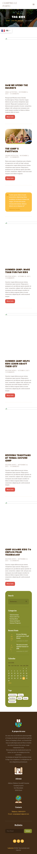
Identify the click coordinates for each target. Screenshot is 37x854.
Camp (21, 695)
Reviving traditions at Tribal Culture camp (18, 458)
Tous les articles (17, 20)
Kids (19, 698)
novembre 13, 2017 (22, 641)
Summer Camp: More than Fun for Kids (17, 271)
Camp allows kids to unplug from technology (18, 552)
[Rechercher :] (18, 601)
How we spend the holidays (16, 86)
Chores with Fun (11, 155)
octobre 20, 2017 (24, 276)
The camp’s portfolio (12, 150)
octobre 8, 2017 (23, 370)
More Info (10, 117)
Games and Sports (15, 621)
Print (25, 698)
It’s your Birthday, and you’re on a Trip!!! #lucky (22, 636)
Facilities (12, 698)
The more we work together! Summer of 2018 (22, 646)
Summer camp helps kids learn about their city (17, 364)
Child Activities (11, 92)
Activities (12, 695)
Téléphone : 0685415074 (18, 811)
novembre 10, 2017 (22, 651)
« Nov (9, 683)
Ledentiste (11, 848)
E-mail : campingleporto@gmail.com (18, 814)
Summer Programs (15, 623)
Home (8, 20)
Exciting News (10, 276)
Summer (12, 702)
